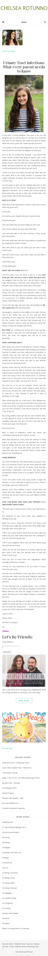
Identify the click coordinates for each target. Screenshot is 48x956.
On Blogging (7, 893)
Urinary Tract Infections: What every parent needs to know (24, 66)
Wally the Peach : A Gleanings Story (15, 763)
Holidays (5, 857)
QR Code (5, 947)
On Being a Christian (10, 873)
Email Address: (8, 642)
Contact (11, 947)
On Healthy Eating (9, 898)
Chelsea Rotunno (24, 7)
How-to (5, 868)
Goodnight (6, 847)
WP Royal (29, 952)
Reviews (36, 944)
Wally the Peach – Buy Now (24, 944)
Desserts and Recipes (10, 832)
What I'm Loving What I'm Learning (15, 928)
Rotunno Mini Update (10, 913)
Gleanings (6, 842)
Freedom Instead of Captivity (13, 808)
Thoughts (6, 923)
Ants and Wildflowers (10, 803)
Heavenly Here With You (11, 852)
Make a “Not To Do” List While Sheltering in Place (21, 778)
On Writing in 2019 (9, 788)
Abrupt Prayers (8, 793)
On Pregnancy (7, 903)
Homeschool (7, 863)
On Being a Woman (9, 888)
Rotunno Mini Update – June (12, 798)
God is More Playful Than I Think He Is (17, 768)
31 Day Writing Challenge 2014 (14, 827)
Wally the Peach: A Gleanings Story (27, 947)
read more (24, 701)
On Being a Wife (8, 883)
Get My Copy (7, 748)
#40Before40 (7, 822)
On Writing (6, 908)
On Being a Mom (8, 878)
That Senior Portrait (10, 773)
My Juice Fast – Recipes (11, 783)
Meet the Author (8, 51)
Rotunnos (6, 918)
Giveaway (6, 837)
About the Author (8, 944)
